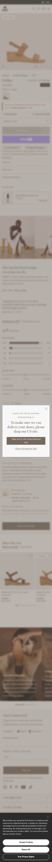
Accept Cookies (26, 842)
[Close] (48, 817)
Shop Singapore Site (26, 449)
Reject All (26, 849)
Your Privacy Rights (26, 857)
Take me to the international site (26, 441)
